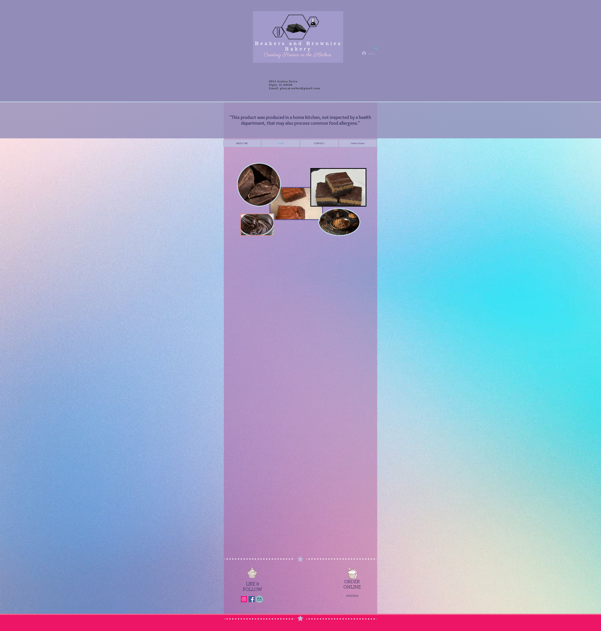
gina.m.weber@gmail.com (300, 88)
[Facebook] (252, 599)
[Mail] (259, 599)
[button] (375, 48)
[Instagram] (244, 599)
